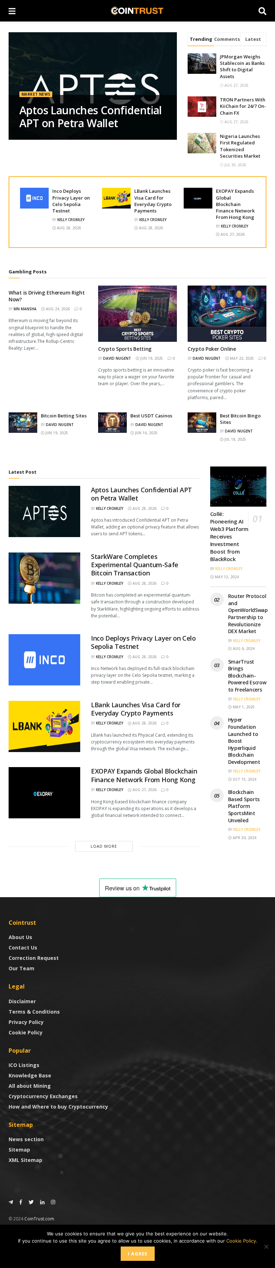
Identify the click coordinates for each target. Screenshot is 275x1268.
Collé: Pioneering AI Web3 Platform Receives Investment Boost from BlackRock (229, 536)
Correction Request (34, 957)
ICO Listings (24, 1065)
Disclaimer (22, 1001)
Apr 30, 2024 (244, 837)
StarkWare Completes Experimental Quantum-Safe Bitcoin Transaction (134, 565)
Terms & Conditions (34, 1011)
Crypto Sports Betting (124, 348)
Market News (35, 94)
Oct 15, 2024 (244, 779)
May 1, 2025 (243, 706)
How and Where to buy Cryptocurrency (58, 1106)
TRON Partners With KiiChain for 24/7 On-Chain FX (243, 106)
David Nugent (117, 358)
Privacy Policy (26, 1022)
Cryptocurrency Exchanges (43, 1096)
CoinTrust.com (39, 1219)
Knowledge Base (30, 1075)
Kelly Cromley (71, 219)
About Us (20, 937)
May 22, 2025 (241, 358)
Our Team (21, 968)
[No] (266, 1246)
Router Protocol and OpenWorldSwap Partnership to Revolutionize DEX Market (248, 614)
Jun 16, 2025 (146, 432)
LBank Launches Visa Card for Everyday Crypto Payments (153, 201)
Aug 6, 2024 (243, 648)
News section (26, 1139)
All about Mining (30, 1085)
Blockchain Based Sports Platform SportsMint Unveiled (244, 806)
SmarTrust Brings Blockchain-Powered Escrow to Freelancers (247, 675)
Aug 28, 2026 (68, 227)
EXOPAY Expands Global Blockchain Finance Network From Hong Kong (235, 204)
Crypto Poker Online (212, 348)
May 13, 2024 (226, 576)
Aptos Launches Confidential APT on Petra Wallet (90, 116)
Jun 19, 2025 (151, 358)
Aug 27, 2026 (232, 234)
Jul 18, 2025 (234, 439)
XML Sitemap (25, 1160)
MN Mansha (25, 308)
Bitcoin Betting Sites (64, 415)
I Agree (138, 1253)
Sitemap (19, 1149)
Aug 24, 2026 (57, 308)
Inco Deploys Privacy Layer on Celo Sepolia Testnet (71, 201)
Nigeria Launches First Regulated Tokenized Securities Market (240, 146)
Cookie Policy (26, 1032)
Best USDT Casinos (151, 415)
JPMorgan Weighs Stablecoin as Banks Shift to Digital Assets (242, 66)
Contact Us (23, 947)
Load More (104, 846)
